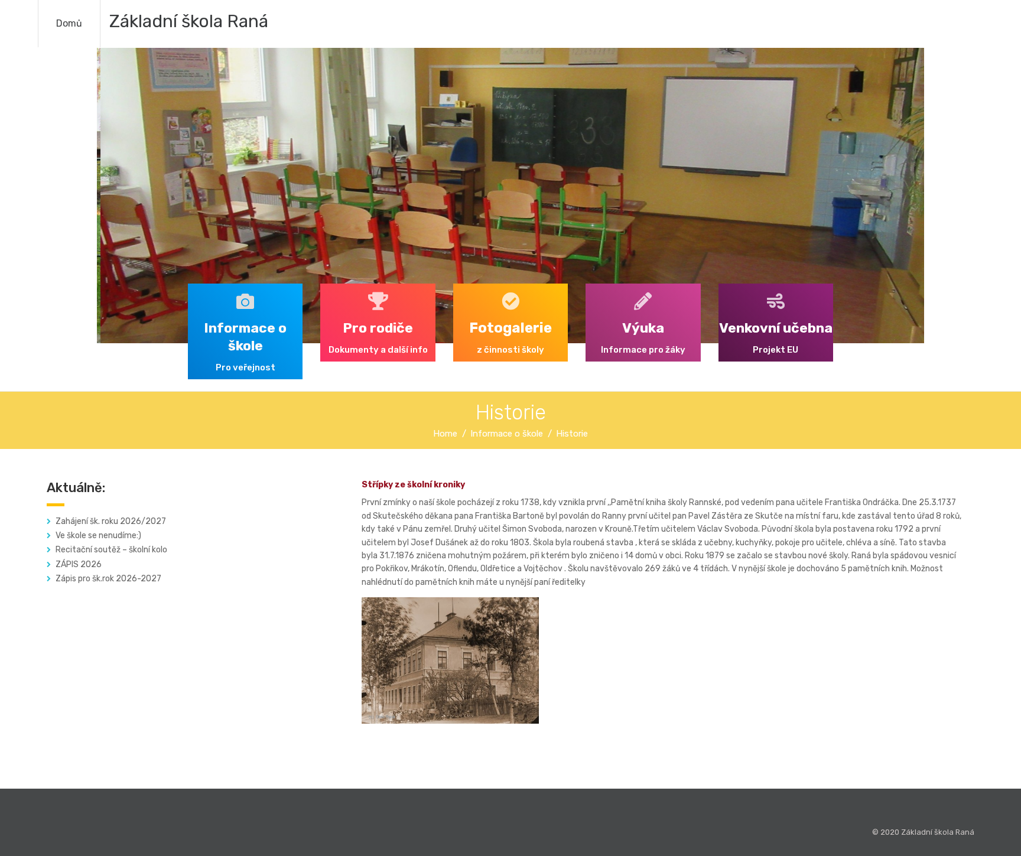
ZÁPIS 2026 (79, 564)
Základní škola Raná (188, 21)
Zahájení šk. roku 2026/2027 (111, 521)
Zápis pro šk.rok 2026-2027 (108, 579)
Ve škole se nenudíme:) (98, 535)
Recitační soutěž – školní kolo (111, 550)
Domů (69, 23)
